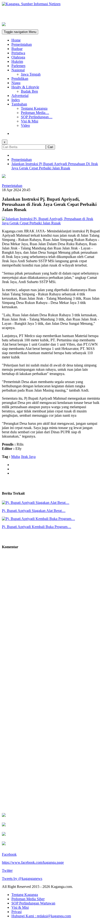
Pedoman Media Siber (28, 899)
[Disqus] (51, 622)
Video (25, 125)
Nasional (18, 70)
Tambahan (19, 104)
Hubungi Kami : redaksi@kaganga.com (41, 916)
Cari (50, 147)
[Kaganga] (51, 4)
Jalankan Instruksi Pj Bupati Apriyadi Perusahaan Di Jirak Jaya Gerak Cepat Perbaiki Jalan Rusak (54, 166)
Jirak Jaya (28, 457)
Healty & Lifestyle (25, 87)
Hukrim (17, 61)
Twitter (7, 870)
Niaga (15, 83)
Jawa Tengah (31, 74)
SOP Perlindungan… (36, 117)
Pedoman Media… (35, 113)
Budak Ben (29, 91)
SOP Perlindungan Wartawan (33, 903)
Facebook (9, 854)
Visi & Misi (29, 121)
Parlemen (18, 66)
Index (15, 100)
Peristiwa (18, 53)
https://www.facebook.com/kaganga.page (33, 862)
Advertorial (19, 96)
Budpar (17, 49)
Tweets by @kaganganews (22, 879)
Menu (20, 32)
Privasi (16, 912)
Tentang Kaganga (34, 108)
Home (16, 40)
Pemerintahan (21, 44)
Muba (15, 457)
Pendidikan (19, 79)
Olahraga (18, 57)
